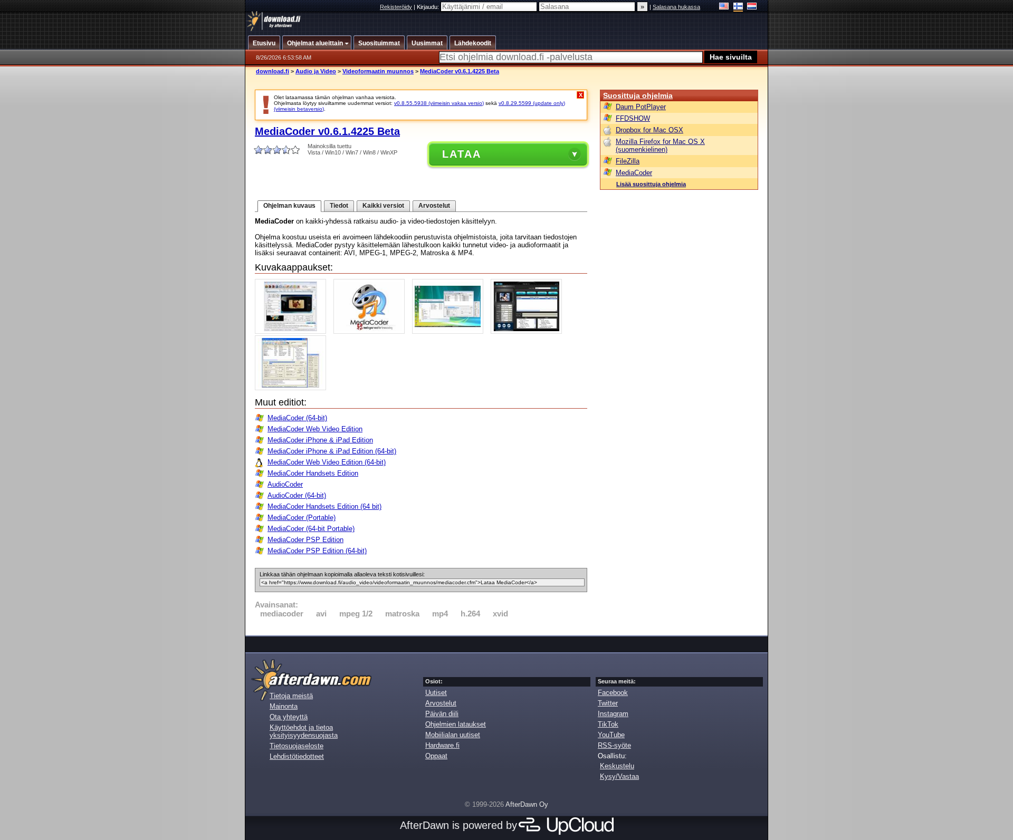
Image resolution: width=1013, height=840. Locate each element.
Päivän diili (441, 714)
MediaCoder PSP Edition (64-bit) (317, 551)
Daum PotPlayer (641, 107)
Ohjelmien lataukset (455, 724)
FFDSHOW (633, 118)
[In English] (724, 7)
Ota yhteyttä (289, 717)
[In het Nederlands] (752, 7)
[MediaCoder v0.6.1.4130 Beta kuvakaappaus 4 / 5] (529, 331)
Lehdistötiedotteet (297, 756)
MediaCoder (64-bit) (297, 418)
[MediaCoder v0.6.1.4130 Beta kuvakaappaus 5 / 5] (293, 388)
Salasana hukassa (676, 7)
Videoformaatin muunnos (378, 71)
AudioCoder (285, 484)
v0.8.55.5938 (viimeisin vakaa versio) (439, 103)
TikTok (608, 724)
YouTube (611, 735)
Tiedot (339, 205)
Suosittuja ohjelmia (638, 95)
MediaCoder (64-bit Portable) (311, 529)
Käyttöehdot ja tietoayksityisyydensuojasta (304, 731)
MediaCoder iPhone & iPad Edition (320, 440)
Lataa (461, 154)
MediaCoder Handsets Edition (312, 473)
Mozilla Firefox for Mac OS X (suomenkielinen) (660, 145)
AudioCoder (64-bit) (296, 495)
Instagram (613, 714)
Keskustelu (617, 766)
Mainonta (284, 706)
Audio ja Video (315, 71)
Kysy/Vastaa (619, 776)
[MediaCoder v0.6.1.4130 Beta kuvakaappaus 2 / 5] (371, 331)
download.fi (272, 71)
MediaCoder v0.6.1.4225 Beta (459, 71)
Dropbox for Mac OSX (649, 130)
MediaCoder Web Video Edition (314, 429)
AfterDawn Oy (526, 804)
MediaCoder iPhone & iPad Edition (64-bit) (331, 451)
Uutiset (436, 693)
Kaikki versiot (383, 205)
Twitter (608, 703)
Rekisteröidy (396, 7)
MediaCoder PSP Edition (305, 540)
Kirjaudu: (429, 7)
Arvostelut (434, 205)
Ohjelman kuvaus (289, 205)
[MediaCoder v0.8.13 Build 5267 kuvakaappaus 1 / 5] (293, 331)
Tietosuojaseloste (296, 746)
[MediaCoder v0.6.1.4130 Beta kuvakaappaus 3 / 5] (450, 331)
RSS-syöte (614, 745)
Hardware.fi (442, 745)
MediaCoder (634, 173)
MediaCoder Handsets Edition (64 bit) (324, 506)
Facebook (613, 693)
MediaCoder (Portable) (301, 518)
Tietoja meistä (291, 696)
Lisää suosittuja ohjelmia (651, 184)
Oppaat (436, 756)
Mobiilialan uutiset (452, 735)
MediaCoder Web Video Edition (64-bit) (326, 462)
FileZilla (627, 161)
